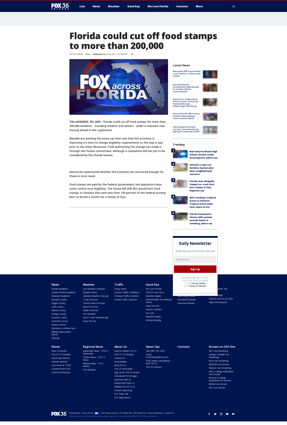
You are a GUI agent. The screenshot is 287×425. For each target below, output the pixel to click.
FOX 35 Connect (154, 367)
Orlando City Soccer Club (221, 298)
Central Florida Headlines (63, 292)
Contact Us (119, 358)
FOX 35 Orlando (76, 54)
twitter (215, 414)
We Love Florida (154, 288)
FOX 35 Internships (123, 368)
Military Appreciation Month (61, 333)
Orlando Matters (59, 361)
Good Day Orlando (60, 358)
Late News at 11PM (61, 365)
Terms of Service (197, 286)
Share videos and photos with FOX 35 (158, 362)
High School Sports (218, 302)
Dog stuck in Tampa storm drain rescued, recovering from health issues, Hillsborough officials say (185, 102)
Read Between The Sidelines (218, 290)
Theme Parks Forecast (94, 303)
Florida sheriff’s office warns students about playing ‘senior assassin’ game (186, 116)
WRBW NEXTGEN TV (124, 383)
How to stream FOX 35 (125, 350)
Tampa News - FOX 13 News (94, 358)
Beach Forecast (90, 306)
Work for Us (120, 365)
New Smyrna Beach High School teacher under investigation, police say (203, 154)
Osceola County (59, 317)
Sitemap (55, 338)
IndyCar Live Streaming (220, 367)
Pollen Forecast (90, 310)
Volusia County (58, 324)
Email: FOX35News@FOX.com (157, 356)
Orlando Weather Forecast (96, 296)
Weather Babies (153, 296)
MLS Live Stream (217, 387)
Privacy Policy (198, 283)
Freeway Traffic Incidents (126, 296)
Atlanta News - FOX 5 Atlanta (93, 365)
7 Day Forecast (90, 299)
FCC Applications (122, 397)
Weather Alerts (90, 292)
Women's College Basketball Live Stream (220, 379)
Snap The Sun (89, 321)
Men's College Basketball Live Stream (221, 373)
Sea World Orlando (186, 299)
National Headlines (60, 296)
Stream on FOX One (222, 346)
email (233, 414)
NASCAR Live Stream (219, 364)
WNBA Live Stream (218, 384)
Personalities (120, 361)
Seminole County (59, 321)
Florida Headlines (59, 288)
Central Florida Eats (60, 372)
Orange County (58, 313)
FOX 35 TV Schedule (61, 354)
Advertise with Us (122, 379)
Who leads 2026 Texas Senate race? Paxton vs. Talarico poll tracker (187, 73)
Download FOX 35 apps (125, 376)
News (88, 54)
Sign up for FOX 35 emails (126, 372)
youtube (227, 414)
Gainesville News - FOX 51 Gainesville (95, 352)
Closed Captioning (123, 390)
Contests (183, 346)
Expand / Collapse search (234, 6)
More (199, 6)
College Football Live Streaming (219, 356)
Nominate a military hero (63, 328)
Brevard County (59, 299)
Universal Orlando (186, 303)
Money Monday (153, 320)
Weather (89, 284)
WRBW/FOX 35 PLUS (124, 386)
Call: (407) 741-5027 (155, 350)
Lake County (57, 306)
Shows (55, 346)
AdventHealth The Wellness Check (159, 301)
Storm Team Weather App (95, 317)
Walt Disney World (186, 296)
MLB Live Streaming (218, 360)
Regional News (93, 346)
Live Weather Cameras (94, 288)
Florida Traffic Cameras (125, 299)
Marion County (58, 310)
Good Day (152, 284)
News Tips (153, 346)
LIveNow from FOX (60, 368)
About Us (120, 346)
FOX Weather (89, 313)
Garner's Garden (154, 309)
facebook (209, 414)
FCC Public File (121, 393)
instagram (221, 414)
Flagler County (58, 303)
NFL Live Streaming (218, 350)
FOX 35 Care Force (155, 292)
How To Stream (59, 350)
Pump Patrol (120, 288)
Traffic (118, 284)
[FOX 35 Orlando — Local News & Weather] (61, 6)
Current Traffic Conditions (126, 292)
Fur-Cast (150, 313)
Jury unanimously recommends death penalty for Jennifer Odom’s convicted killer (186, 88)
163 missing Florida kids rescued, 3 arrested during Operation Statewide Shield (186, 129)
